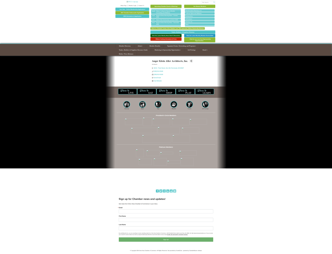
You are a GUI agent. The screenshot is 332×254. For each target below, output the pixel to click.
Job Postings (192, 50)
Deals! (205, 50)
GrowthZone (179, 250)
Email (120, 207)
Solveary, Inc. (189, 18)
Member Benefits (154, 46)
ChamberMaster (193, 250)
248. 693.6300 (121, 183)
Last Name (122, 224)
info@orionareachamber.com (125, 185)
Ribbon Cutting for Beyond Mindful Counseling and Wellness (165, 8)
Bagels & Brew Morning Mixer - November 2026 (167, 20)
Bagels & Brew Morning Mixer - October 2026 (167, 13)
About (140, 46)
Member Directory (125, 46)
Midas (187, 21)
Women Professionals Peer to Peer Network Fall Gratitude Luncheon (168, 24)
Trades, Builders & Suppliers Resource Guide (133, 50)
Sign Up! (166, 239)
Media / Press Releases (126, 54)
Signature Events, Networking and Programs (181, 46)
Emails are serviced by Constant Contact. (177, 234)
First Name (122, 216)
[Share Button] (191, 61)
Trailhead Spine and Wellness (193, 10)
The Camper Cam (190, 24)
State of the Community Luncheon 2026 (167, 17)
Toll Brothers (188, 16)
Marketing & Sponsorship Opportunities (167, 50)
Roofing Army (189, 13)
